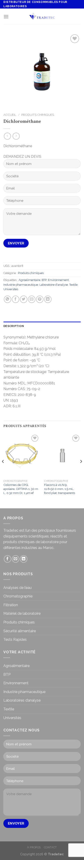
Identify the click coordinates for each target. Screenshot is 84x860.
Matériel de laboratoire (22, 613)
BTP (44, 280)
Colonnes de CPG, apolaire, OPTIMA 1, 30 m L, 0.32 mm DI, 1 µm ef (20, 488)
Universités (10, 289)
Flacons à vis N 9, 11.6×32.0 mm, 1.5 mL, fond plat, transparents (59, 488)
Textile (73, 284)
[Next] (81, 470)
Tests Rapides (15, 639)
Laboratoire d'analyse (53, 284)
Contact (50, 847)
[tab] (42, 326)
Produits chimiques (37, 114)
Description (13, 326)
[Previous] (3, 470)
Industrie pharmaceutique (20, 284)
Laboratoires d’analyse (22, 700)
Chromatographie (17, 596)
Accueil (9, 114)
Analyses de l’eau (17, 588)
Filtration (10, 605)
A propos (34, 847)
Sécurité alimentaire (19, 631)
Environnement (58, 280)
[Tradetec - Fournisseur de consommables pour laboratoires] (42, 16)
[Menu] (6, 16)
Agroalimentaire (29, 280)
